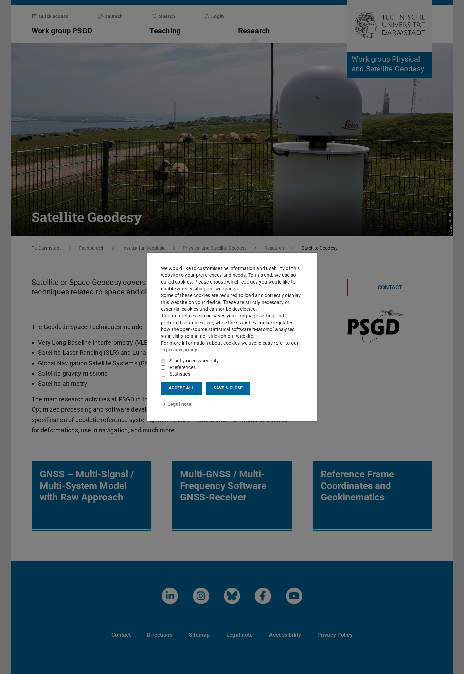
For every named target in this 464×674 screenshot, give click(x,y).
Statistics (179, 374)
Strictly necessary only (194, 360)
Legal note (179, 404)
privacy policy (181, 349)
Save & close (228, 388)
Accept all (181, 388)
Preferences (182, 367)
